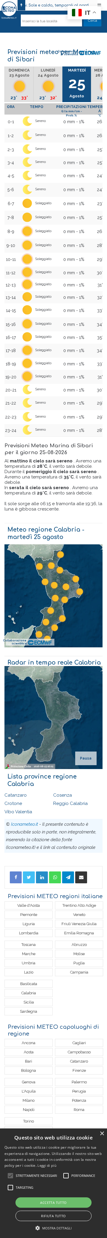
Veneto (79, 914)
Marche (28, 954)
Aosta (29, 1052)
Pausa (86, 758)
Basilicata (28, 984)
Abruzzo (79, 944)
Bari (28, 1061)
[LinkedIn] (42, 877)
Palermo (79, 1082)
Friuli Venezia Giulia (79, 924)
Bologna (28, 1070)
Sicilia (28, 1002)
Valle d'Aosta (28, 905)
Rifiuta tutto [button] (53, 1216)
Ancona (28, 1043)
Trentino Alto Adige (79, 905)
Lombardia (28, 933)
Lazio (28, 972)
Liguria (29, 924)
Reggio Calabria (70, 803)
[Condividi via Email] (81, 877)
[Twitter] (29, 877)
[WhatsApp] (55, 877)
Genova (28, 1082)
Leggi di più (46, 1165)
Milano (28, 1100)
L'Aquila (29, 1091)
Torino (28, 1121)
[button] (53, 1228)
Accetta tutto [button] (53, 1202)
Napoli (28, 1109)
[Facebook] (16, 877)
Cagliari (79, 1043)
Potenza (79, 1100)
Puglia (79, 963)
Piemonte (28, 914)
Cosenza (62, 795)
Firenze (79, 1070)
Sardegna (28, 1011)
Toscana (28, 944)
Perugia (79, 1091)
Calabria (28, 993)
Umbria (28, 963)
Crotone (13, 803)
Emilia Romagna (79, 933)
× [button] (102, 1133)
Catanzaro (15, 795)
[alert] (53, 1183)
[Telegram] (68, 877)
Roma (79, 1109)
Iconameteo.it (24, 824)
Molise (79, 954)
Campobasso (79, 1052)
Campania (79, 972)
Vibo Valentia (18, 811)
